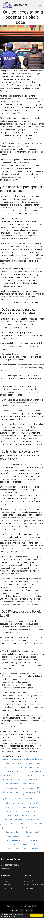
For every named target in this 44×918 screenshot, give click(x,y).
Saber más (5, 869)
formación (29, 888)
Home (5, 881)
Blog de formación (32, 881)
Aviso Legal (7, 888)
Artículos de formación (34, 885)
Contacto (6, 885)
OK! (36, 915)
